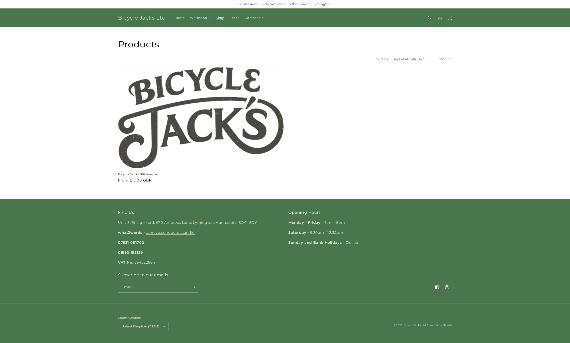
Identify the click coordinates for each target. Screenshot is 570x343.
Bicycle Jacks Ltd (415, 325)
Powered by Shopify (439, 325)
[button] (430, 18)
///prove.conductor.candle (170, 232)
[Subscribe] (193, 287)
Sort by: (382, 59)
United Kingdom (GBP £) (140, 326)
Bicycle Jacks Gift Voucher (138, 174)
